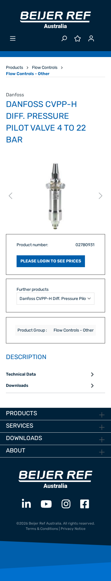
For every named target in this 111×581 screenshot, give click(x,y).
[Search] (64, 38)
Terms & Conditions (42, 529)
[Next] (100, 196)
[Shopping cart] (101, 36)
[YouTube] (46, 504)
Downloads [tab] (17, 385)
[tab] (51, 374)
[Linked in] (26, 504)
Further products (33, 289)
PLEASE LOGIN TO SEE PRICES (50, 261)
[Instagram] (66, 504)
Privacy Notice (73, 529)
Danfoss (15, 95)
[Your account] (91, 38)
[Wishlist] (77, 38)
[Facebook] (84, 504)
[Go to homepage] (55, 20)
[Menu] (13, 38)
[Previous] (10, 196)
